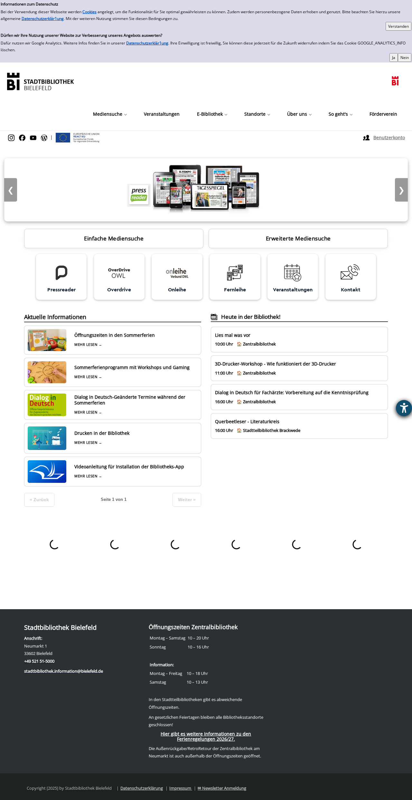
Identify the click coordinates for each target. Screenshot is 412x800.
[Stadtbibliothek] (40, 81)
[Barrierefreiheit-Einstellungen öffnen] (404, 408)
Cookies (89, 11)
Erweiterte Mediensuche (298, 238)
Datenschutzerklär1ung (43, 18)
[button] (110, 114)
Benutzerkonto (389, 137)
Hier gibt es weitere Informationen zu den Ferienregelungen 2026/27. (206, 736)
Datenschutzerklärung (141, 788)
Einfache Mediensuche (114, 238)
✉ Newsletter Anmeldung (222, 788)
